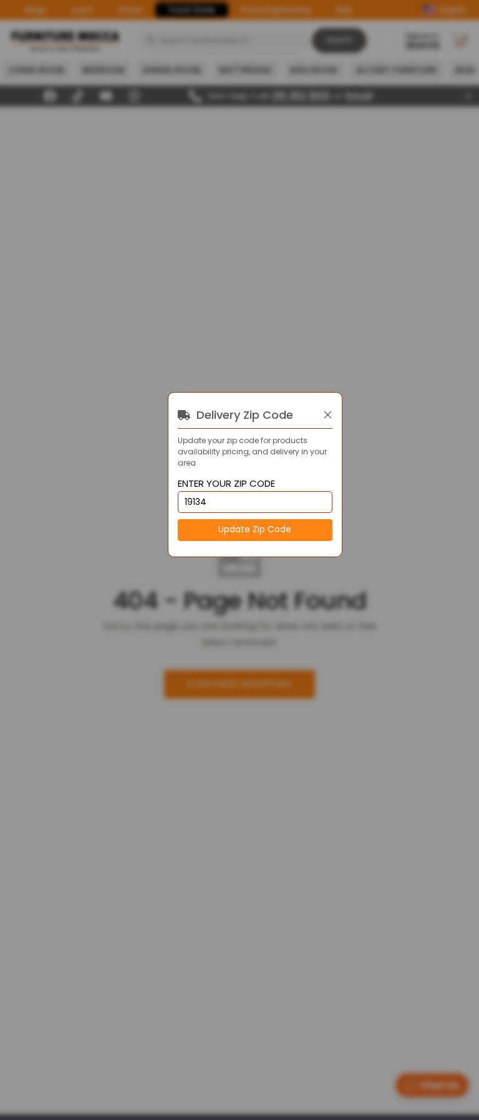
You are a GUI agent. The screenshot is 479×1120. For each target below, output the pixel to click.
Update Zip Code (254, 529)
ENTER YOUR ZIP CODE (226, 484)
